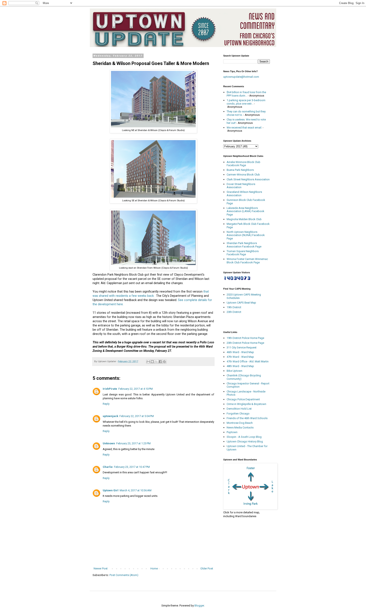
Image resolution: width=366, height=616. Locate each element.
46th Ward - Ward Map (240, 352)
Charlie (108, 466)
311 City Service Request (241, 347)
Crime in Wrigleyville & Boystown (246, 404)
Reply (106, 403)
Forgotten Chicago (238, 413)
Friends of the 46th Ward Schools (247, 418)
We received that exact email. (244, 127)
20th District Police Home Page (245, 342)
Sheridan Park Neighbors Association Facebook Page (244, 245)
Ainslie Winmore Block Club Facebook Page (243, 163)
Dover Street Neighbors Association (241, 185)
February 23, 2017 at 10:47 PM (132, 466)
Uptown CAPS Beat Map (241, 302)
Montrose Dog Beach (240, 422)
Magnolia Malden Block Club (244, 219)
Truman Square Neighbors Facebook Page (243, 253)
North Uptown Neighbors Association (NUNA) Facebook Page (246, 235)
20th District (234, 312)
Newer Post (101, 568)
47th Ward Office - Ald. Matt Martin (248, 361)
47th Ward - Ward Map (240, 356)
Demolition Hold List (239, 408)
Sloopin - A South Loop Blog (244, 436)
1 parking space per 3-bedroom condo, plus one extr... (246, 102)
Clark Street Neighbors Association (248, 179)
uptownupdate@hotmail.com (241, 76)
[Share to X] (156, 361)
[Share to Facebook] (160, 361)
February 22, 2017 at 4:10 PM (135, 388)
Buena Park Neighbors (240, 169)
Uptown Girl (110, 490)
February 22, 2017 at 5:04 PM (136, 416)
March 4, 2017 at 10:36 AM (135, 490)
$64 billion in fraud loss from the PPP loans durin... (246, 94)
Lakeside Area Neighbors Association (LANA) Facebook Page (245, 211)
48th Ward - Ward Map (240, 366)
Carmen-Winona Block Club (243, 174)
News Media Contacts (240, 427)
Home (154, 568)
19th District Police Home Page (245, 338)
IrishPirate (110, 388)
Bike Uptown (234, 370)
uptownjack (110, 416)
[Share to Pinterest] (164, 361)
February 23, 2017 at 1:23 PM (133, 443)
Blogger (199, 605)
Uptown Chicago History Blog (245, 441)
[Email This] (148, 361)
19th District (234, 307)
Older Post (206, 568)
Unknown (109, 443)
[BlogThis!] (152, 361)
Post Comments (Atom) (124, 575)
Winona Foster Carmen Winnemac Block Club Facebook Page (247, 260)
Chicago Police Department (243, 399)
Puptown (232, 432)
